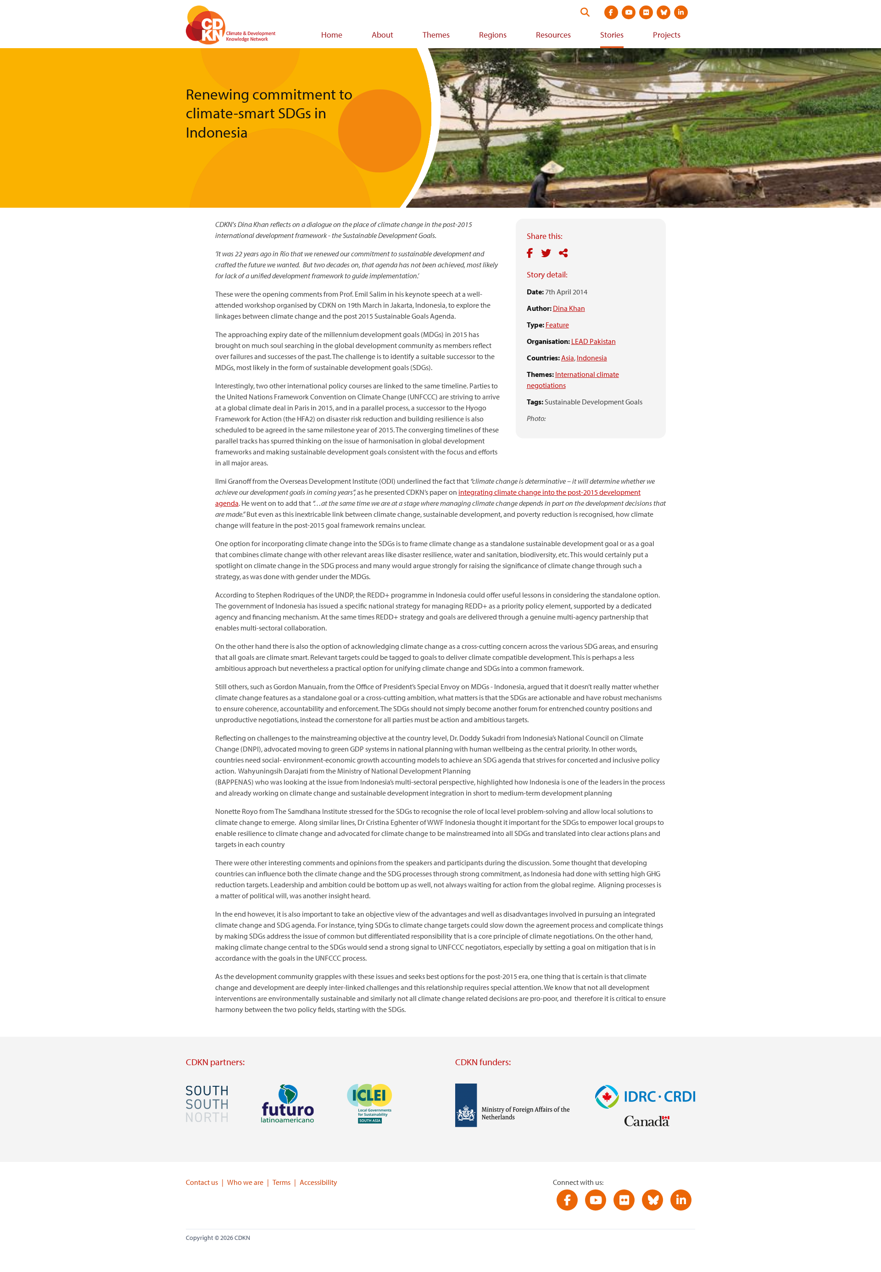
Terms (281, 1182)
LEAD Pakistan (593, 341)
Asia (567, 357)
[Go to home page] (243, 27)
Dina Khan (569, 308)
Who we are (245, 1182)
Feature (557, 324)
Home (331, 34)
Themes (436, 34)
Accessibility (318, 1182)
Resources (553, 34)
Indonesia (592, 357)
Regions (493, 34)
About (382, 34)
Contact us (202, 1182)
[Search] (585, 12)
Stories (612, 34)
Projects (666, 34)
